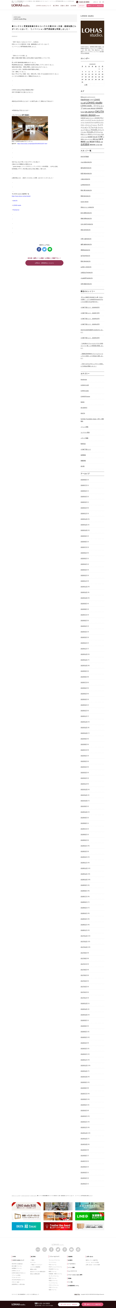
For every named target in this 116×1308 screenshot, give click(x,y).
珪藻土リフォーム (53, 1280)
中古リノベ (84, 134)
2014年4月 (84, 1172)
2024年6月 (84, 620)
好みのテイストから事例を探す (37, 1271)
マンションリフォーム (54, 1260)
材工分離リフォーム (17, 1266)
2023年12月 (84, 654)
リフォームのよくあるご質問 (75, 1274)
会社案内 (70, 1260)
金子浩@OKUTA (85, 255)
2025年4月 (84, 564)
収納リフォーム (52, 1289)
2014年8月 (84, 1155)
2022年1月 (84, 784)
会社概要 (73, 5)
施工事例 (56, 5)
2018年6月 (84, 902)
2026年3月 (84, 502)
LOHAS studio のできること (19, 1273)
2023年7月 (84, 682)
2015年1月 (84, 1127)
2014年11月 (84, 1138)
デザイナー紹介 (15, 1282)
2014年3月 (84, 1178)
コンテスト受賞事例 (35, 1267)
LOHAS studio (21, 5)
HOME (14, 1256)
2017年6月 (84, 969)
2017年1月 (84, 997)
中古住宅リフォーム (54, 1269)
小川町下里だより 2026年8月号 (90, 307)
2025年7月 (84, 547)
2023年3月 (84, 705)
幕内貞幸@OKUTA (86, 168)
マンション (33, 1262)
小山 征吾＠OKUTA (86, 162)
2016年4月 (84, 1043)
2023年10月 (84, 665)
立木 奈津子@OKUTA (87, 224)
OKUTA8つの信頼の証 (17, 1263)
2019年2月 (84, 857)
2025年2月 (84, 575)
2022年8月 (84, 744)
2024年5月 (84, 626)
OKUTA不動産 (85, 156)
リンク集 (70, 1282)
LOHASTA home (85, 396)
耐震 (102, 141)
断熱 (94, 139)
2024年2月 (84, 643)
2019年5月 (84, 840)
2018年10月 (84, 879)
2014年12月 (84, 1133)
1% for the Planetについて (18, 1279)
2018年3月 (84, 919)
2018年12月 (84, 868)
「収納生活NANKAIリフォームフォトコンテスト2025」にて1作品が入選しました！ (92, 356)
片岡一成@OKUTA (86, 239)
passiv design (88, 115)
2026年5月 (84, 491)
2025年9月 (84, 536)
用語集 (69, 1278)
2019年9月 (84, 817)
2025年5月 (84, 558)
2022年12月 (84, 722)
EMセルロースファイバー (88, 97)
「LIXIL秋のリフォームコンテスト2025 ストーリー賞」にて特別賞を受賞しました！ (92, 346)
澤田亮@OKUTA (85, 250)
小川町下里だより (86, 449)
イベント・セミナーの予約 (92, 1262)
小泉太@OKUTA (85, 179)
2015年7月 (84, 1093)
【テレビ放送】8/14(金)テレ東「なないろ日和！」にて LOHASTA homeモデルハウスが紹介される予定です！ (92, 299)
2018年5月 (84, 907)
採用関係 (83, 455)
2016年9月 (84, 1020)
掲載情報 (83, 460)
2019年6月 (84, 834)
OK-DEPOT (90, 112)
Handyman (16, 210)
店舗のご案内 (64, 5)
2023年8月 (84, 676)
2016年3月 (84, 1048)
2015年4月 (84, 1110)
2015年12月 (84, 1065)
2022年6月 (84, 755)
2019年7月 (84, 829)
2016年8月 (84, 1026)
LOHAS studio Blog (25, 1195)
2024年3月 (84, 637)
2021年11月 (84, 795)
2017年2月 (84, 992)
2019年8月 (84, 823)
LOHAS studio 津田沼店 (89, 108)
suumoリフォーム (90, 118)
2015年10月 (84, 1076)
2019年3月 (84, 851)
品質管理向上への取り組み (18, 1284)
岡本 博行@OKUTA (86, 190)
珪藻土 (98, 142)
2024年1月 (84, 648)
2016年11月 (84, 1009)
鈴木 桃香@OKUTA (86, 213)
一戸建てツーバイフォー (36, 1264)
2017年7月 (84, 964)
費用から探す (33, 1269)
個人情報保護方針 (21, 1294)
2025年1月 (84, 581)
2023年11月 (84, 660)
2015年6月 (84, 1099)
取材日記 (83, 443)
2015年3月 (84, 1116)
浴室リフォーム (52, 1278)
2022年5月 (84, 761)
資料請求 (82, 5)
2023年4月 (84, 699)
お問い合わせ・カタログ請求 (93, 1264)
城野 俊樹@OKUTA (86, 244)
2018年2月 (84, 924)
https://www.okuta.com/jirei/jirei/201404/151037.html (32, 143)
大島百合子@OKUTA (87, 272)
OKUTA (15, 200)
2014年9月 (84, 1150)
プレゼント (94, 125)
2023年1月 (84, 716)
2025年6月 (84, 553)
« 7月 (85, 84)
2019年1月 (84, 862)
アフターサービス (16, 1277)
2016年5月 (84, 1037)
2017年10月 (84, 947)
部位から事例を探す (35, 1273)
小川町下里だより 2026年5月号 (90, 318)
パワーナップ (88, 125)
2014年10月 (84, 1144)
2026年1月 (84, 513)
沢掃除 (87, 141)
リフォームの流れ (16, 1275)
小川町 (100, 137)
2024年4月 (84, 631)
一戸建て (32, 1260)
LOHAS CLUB (85, 385)
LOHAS (91, 99)
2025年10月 (84, 530)
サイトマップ (14, 1294)
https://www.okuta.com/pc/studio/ (21, 196)
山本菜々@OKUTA (86, 267)
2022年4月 (84, 767)
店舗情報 (70, 1256)
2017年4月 (84, 981)
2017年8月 (84, 958)
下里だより (88, 130)
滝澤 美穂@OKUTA (86, 284)
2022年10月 (84, 733)
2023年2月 (84, 710)
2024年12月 (84, 586)
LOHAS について (16, 1270)
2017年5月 (84, 975)
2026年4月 (84, 496)
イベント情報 (84, 427)
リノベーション (52, 1262)
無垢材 (92, 142)
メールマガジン (72, 1263)
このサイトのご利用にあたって (32, 1294)
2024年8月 (84, 609)
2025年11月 (84, 524)
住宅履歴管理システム (73, 1285)
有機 (99, 139)
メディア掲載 (84, 438)
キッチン (94, 120)
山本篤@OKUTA (85, 184)
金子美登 (98, 144)
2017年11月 (84, 941)
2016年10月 (84, 1014)
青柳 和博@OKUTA (86, 218)
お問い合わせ (90, 1256)
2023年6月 (84, 688)
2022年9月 (84, 738)
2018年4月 (84, 913)
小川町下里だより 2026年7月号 (90, 313)
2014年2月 (84, 1183)
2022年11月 (84, 727)
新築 (97, 139)
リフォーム (92, 127)
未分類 (82, 466)
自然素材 (85, 144)
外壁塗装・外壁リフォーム (55, 1273)
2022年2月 (84, 778)
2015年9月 (84, 1082)
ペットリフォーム (53, 1283)
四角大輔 (95, 137)
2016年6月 (84, 1031)
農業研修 (92, 144)
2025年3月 (84, 569)
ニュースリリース (72, 1271)
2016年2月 (84, 1054)
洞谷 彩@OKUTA (85, 230)
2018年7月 (84, 896)
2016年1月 (84, 1060)
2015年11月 (84, 1071)
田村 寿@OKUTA (85, 261)
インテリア (88, 120)
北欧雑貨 (89, 137)
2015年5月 (84, 1105)
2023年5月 (84, 693)
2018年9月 (84, 885)
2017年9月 (84, 952)
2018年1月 (84, 930)
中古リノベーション (94, 134)
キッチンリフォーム (54, 1276)
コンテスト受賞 (85, 432)
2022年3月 (84, 772)
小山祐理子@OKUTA (87, 278)
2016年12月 (84, 1003)
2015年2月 (84, 1121)
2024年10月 (84, 598)
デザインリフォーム (54, 1285)
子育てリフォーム (53, 1287)
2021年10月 (84, 800)
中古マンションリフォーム (55, 1267)
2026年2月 (84, 508)
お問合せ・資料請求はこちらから (44, 263)
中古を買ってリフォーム (95, 132)
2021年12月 (84, 789)
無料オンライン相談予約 (95, 5)
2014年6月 (84, 1166)
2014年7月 (84, 1161)
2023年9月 (84, 671)
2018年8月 (84, 890)
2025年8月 (84, 541)
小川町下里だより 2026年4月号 (90, 324)
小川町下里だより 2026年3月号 (90, 338)
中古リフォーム (52, 1264)
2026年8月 (84, 479)
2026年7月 (84, 485)
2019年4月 (84, 845)
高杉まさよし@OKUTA (87, 207)
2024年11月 (84, 592)
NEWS (82, 402)
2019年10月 (84, 812)
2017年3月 (84, 986)
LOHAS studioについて (43, 5)
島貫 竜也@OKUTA (86, 173)
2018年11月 (84, 874)
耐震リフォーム (52, 1271)
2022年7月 (84, 750)
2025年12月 (84, 519)
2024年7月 (84, 614)
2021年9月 (84, 806)
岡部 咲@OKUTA (85, 196)
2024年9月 (84, 603)
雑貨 (101, 144)
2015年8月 (84, 1088)
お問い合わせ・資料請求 (69, 1304)
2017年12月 (84, 936)
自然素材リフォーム (17, 1268)
